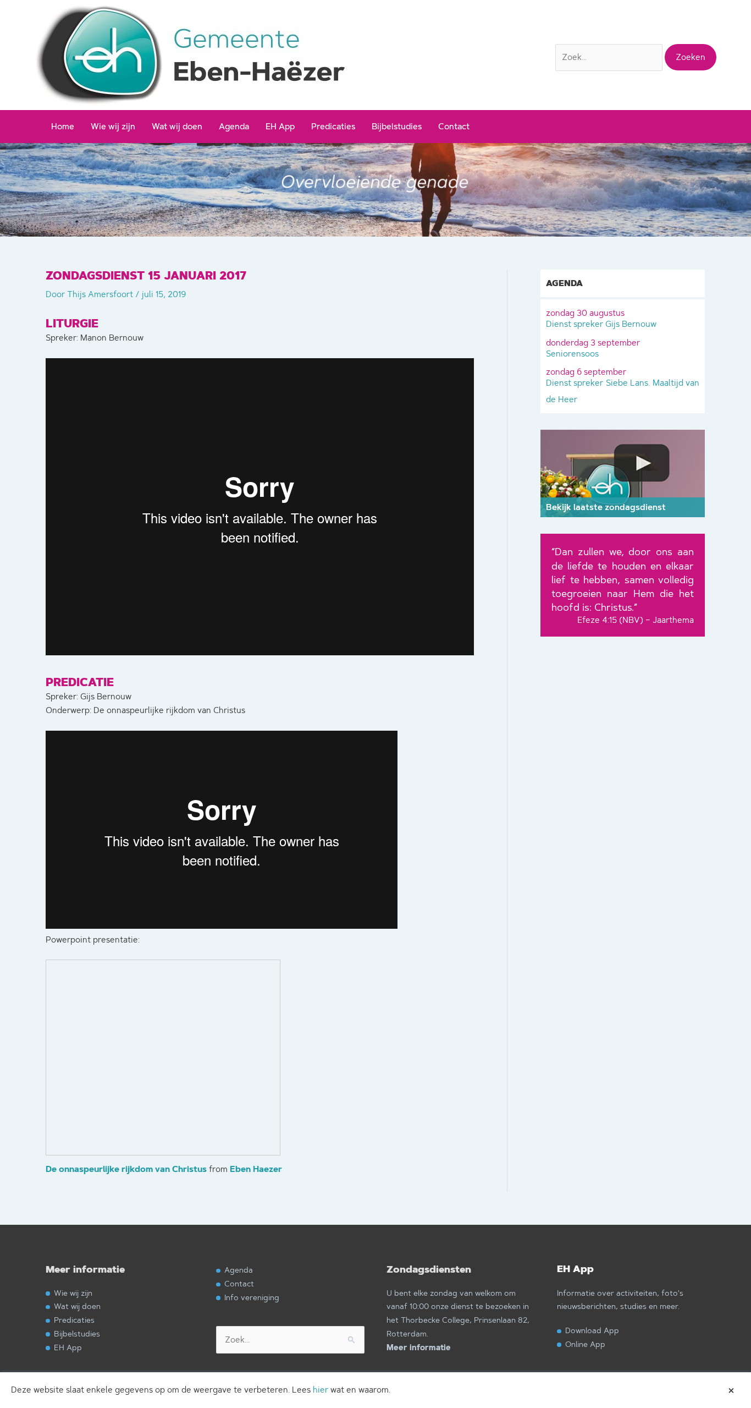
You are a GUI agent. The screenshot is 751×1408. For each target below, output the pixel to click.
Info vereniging (251, 1297)
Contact (454, 126)
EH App (280, 126)
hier (320, 1389)
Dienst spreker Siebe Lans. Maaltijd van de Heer (622, 385)
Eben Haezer (256, 1169)
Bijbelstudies (397, 126)
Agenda (234, 126)
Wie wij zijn (113, 126)
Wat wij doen (177, 126)
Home (62, 126)
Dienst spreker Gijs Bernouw (601, 318)
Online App (585, 1344)
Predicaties (333, 126)
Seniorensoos (593, 348)
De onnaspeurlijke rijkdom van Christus (126, 1169)
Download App (592, 1330)
